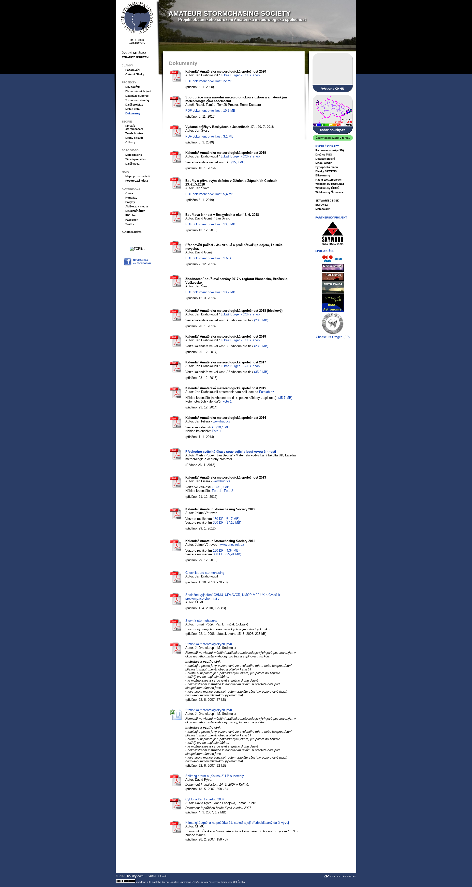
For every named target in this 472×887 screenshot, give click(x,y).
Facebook (131, 219)
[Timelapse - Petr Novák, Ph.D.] (333, 279)
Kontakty (131, 197)
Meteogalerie (133, 154)
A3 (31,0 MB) (220, 487)
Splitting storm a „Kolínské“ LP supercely (214, 776)
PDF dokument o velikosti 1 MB (208, 258)
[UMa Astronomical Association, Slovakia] (333, 311)
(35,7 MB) (285, 398)
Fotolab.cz (266, 392)
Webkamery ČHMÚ (327, 188)
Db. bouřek (132, 86)
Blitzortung (322, 175)
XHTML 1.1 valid (157, 876)
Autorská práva (131, 231)
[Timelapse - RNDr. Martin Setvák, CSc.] (333, 271)
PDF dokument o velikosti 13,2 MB (210, 292)
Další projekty (134, 104)
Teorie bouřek (134, 133)
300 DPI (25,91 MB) (227, 554)
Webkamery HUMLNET (329, 183)
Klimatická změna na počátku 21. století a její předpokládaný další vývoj (237, 823)
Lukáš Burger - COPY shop (240, 75)
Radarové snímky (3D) (329, 150)
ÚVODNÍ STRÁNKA (134, 52)
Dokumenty (132, 113)
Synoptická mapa (326, 167)
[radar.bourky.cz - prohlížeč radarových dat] (332, 117)
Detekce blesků (325, 158)
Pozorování (132, 69)
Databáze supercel (137, 95)
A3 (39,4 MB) (220, 427)
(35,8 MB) (238, 162)
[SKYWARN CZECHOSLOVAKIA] (333, 244)
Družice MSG (323, 154)
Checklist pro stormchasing (204, 573)
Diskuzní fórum (135, 210)
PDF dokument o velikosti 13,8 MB (210, 224)
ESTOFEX (321, 204)
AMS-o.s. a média (136, 206)
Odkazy (130, 142)
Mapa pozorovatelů (137, 176)
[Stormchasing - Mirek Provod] (333, 292)
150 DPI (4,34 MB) (226, 550)
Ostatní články (134, 74)
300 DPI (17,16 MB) (227, 522)
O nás (129, 193)
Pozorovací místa (136, 180)
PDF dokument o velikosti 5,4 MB (209, 194)
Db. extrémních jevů (138, 91)
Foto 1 (227, 401)
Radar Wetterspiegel (328, 179)
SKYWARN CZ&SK (327, 200)
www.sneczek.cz (232, 544)
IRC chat (130, 215)
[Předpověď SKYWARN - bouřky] (332, 72)
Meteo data (132, 109)
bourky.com (136, 876)
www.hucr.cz (222, 421)
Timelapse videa (135, 159)
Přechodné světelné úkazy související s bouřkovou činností (230, 451)
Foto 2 (228, 491)
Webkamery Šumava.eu (330, 192)
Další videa (132, 163)
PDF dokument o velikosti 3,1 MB (209, 136)
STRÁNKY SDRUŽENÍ (135, 57)
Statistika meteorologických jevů (208, 644)
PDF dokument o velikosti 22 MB (209, 81)
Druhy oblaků (134, 137)
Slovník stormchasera (134, 127)
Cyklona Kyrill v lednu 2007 (204, 799)
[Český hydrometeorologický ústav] (333, 262)
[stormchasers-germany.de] (333, 333)
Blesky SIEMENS (326, 171)
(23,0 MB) (261, 320)
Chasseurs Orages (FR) (333, 337)
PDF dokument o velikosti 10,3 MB (210, 110)
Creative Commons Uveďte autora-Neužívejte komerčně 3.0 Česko (208, 882)
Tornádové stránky (137, 100)
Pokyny (130, 202)
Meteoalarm (322, 208)
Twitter (129, 224)
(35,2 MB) (261, 372)
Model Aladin (323, 162)
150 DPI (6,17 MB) (226, 519)
